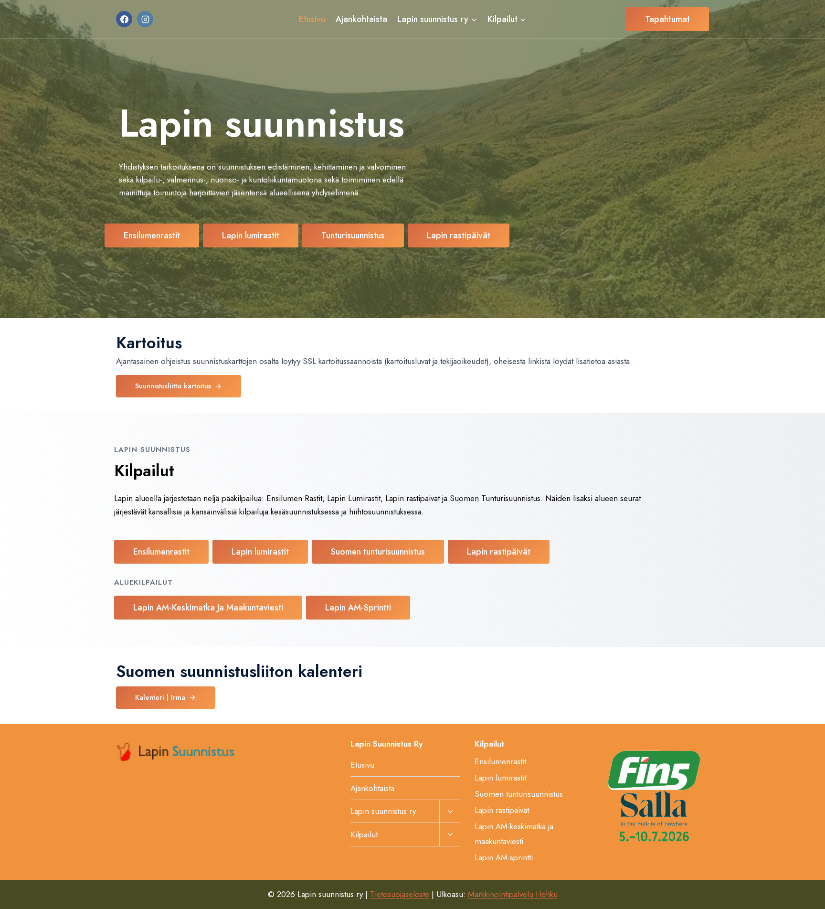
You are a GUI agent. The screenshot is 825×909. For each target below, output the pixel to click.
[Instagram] (145, 19)
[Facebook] (124, 19)
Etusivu (312, 19)
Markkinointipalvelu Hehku (513, 894)
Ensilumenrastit (500, 761)
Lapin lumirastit (500, 777)
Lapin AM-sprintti (504, 857)
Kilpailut (364, 834)
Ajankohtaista (361, 19)
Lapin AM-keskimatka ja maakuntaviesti (514, 834)
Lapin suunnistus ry (383, 811)
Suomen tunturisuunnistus (519, 794)
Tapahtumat (667, 19)
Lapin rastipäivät (502, 810)
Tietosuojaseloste (399, 894)
